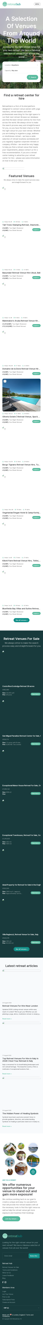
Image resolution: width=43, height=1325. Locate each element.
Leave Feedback (8, 1275)
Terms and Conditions (10, 1270)
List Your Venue (7, 1294)
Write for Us (6, 1272)
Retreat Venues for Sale (10, 1267)
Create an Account (8, 1302)
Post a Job (6, 1297)
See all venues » (21, 620)
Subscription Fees (8, 1299)
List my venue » (11, 1219)
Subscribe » (34, 1256)
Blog (3, 1278)
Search (33, 77)
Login (4, 1291)
